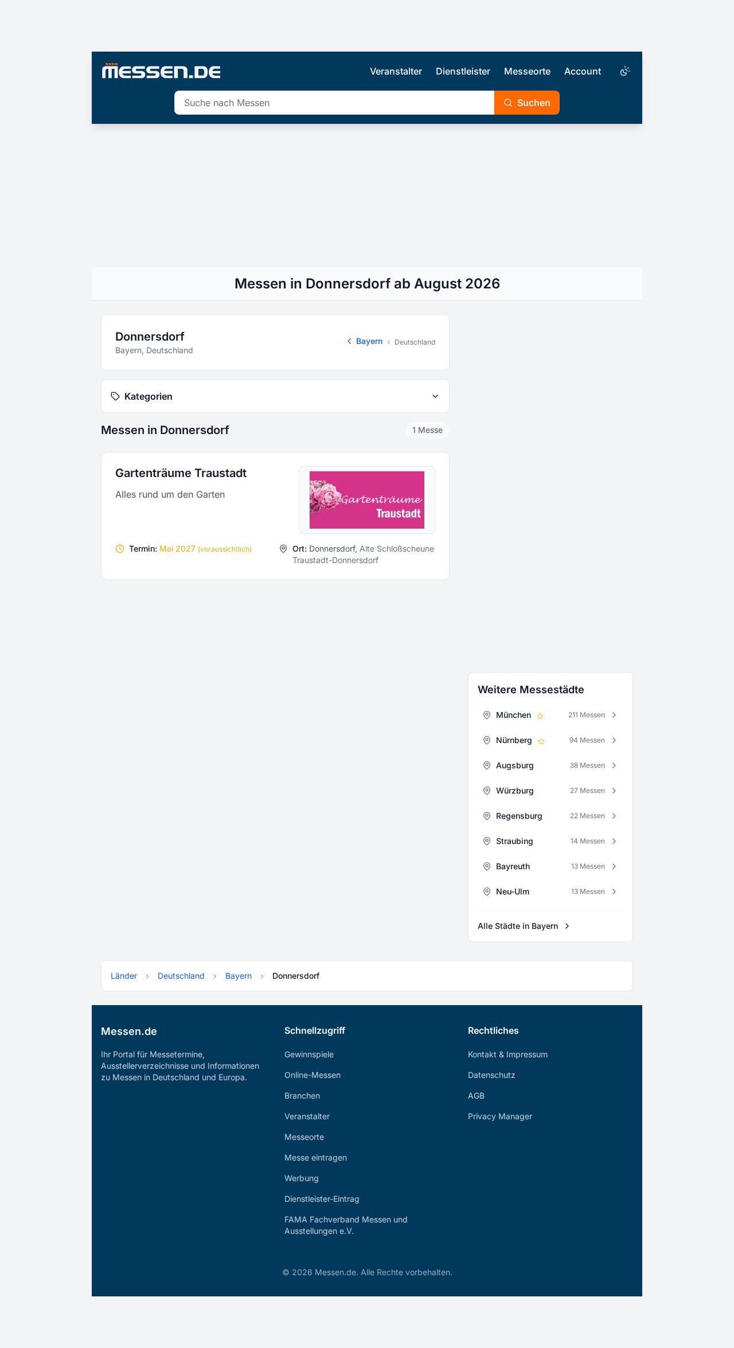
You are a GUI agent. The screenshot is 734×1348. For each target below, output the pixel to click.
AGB (476, 1095)
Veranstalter (396, 71)
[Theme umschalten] (624, 71)
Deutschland (415, 342)
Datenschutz (492, 1075)
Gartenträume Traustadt (181, 473)
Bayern (369, 341)
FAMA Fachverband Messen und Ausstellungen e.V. (346, 1225)
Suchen (533, 102)
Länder (124, 975)
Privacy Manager (500, 1116)
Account (582, 71)
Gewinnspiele (309, 1054)
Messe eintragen (315, 1157)
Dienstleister (463, 71)
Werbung (301, 1178)
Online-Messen (312, 1075)
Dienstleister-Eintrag (322, 1199)
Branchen (302, 1095)
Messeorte (527, 71)
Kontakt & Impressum (508, 1054)
